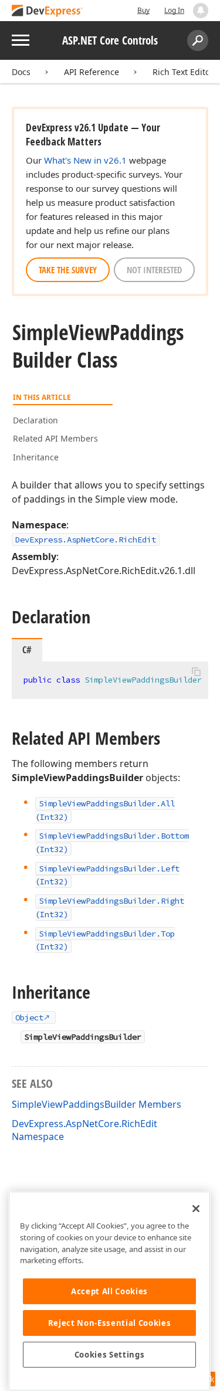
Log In (174, 10)
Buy (143, 10)
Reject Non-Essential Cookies (109, 1323)
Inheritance (36, 457)
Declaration (35, 420)
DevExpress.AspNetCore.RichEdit (85, 539)
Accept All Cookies (109, 1291)
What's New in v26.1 (85, 160)
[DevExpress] (47, 11)
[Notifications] (200, 10)
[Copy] (196, 671)
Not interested (154, 270)
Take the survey (68, 270)
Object (29, 1017)
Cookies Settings (110, 1354)
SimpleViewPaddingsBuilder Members (96, 1104)
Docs (21, 71)
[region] (109, 1291)
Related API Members (55, 438)
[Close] (196, 1209)
